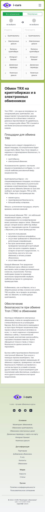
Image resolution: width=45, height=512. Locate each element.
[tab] (12, 35)
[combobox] (12, 30)
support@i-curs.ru (22, 504)
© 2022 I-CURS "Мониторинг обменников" (22, 500)
